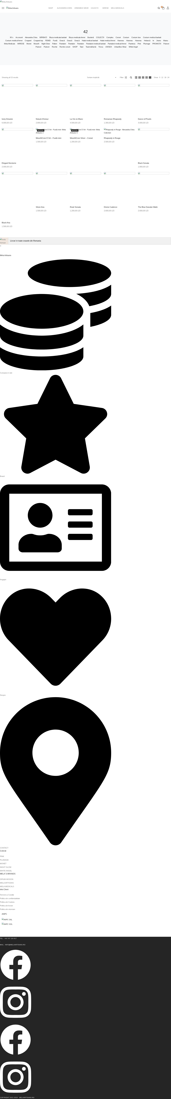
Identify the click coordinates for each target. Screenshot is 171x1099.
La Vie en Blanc (76, 119)
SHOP (50, 8)
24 (168, 77)
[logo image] (12, 8)
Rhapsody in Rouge (112, 138)
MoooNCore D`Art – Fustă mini (48, 138)
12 (162, 77)
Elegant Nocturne (9, 163)
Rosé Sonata (75, 207)
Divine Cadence (110, 207)
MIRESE (105, 8)
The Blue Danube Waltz (148, 207)
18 (165, 77)
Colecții (94, 8)
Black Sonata (143, 163)
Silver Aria (40, 207)
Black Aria (6, 223)
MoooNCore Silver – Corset (81, 138)
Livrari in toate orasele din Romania (25, 241)
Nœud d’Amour (42, 119)
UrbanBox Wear (81, 8)
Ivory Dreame (7, 119)
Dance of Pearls (144, 119)
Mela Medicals (117, 8)
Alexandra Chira (64, 8)
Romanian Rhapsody (112, 119)
